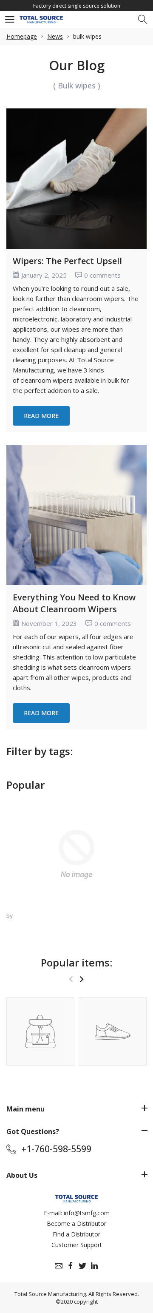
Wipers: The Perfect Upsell (67, 261)
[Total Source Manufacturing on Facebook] (70, 1266)
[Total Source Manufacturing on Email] (59, 1266)
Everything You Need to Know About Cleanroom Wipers (74, 603)
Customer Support (76, 1245)
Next (81, 979)
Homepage (21, 36)
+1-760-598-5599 (56, 1149)
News (55, 36)
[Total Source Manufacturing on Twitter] (82, 1266)
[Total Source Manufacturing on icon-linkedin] (94, 1266)
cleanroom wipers (46, 380)
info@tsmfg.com (87, 1213)
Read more (41, 416)
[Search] (143, 20)
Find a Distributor (76, 1234)
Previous (70, 979)
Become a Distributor (76, 1223)
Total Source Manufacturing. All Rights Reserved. (76, 1294)
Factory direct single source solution (76, 5)
